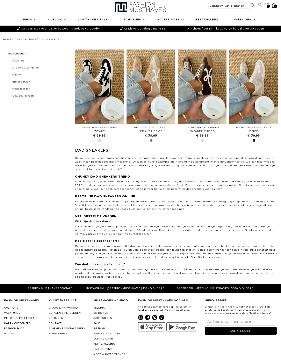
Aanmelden (241, 331)
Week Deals (244, 19)
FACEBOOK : (186, 288)
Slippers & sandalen (25, 67)
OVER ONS (11, 307)
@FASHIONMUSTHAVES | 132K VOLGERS (135, 288)
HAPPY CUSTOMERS (17, 323)
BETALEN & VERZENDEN (65, 312)
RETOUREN (56, 318)
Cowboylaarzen (23, 95)
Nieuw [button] (27, 19)
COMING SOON (103, 338)
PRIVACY (10, 333)
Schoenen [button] (132, 19)
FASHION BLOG (14, 328)
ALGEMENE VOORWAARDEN (67, 328)
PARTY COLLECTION (106, 333)
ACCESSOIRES (102, 318)
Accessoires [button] (168, 19)
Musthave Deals (93, 19)
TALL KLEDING (102, 349)
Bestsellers (206, 19)
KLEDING (99, 307)
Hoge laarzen (21, 88)
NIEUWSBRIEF (58, 333)
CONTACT (55, 323)
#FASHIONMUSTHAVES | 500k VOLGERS (224, 288)
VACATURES (12, 312)
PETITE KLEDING (104, 343)
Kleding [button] (55, 19)
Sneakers (18, 60)
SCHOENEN (100, 312)
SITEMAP (99, 328)
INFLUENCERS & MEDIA (19, 318)
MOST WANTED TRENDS (109, 354)
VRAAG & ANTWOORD (63, 307)
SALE (96, 323)
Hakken (17, 74)
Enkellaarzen (21, 81)
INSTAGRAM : (96, 288)
